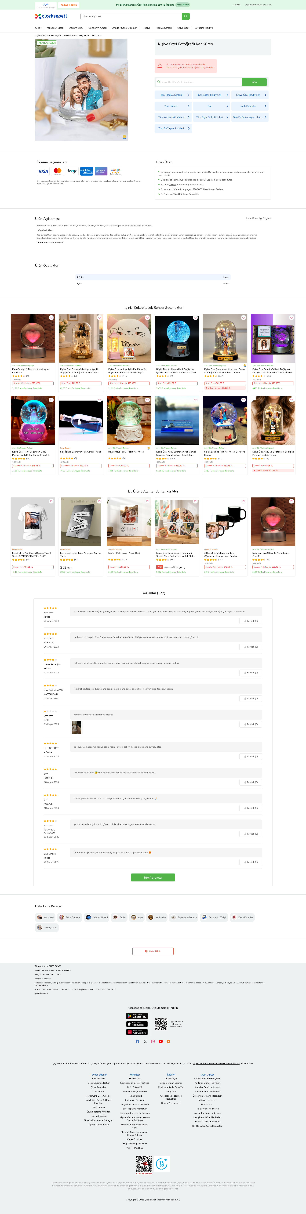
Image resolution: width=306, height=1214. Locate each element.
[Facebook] (137, 1041)
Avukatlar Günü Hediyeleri (207, 1113)
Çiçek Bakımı (98, 1078)
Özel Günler (98, 1091)
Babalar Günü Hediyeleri (207, 1091)
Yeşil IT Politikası (134, 1147)
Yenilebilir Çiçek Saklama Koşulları (98, 1102)
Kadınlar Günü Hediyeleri (207, 1082)
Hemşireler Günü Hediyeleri (207, 1117)
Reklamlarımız (135, 1095)
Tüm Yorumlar (153, 878)
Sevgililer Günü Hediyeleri (207, 1078)
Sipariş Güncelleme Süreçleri (98, 1120)
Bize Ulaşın (171, 1078)
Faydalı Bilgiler (99, 1074)
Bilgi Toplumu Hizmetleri (135, 1108)
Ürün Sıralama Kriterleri (98, 1111)
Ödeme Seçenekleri (171, 1103)
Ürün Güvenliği (134, 1087)
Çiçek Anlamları (98, 1087)
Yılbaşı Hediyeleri (207, 1100)
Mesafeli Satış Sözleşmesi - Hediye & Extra (135, 1134)
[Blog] (168, 1041)
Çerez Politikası (134, 1139)
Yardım (236, 4)
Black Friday (207, 1104)
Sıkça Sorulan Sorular (171, 1082)
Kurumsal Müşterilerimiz (135, 1091)
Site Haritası (98, 1107)
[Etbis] (144, 1165)
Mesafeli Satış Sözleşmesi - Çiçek (135, 1126)
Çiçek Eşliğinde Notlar (98, 1082)
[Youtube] (160, 1041)
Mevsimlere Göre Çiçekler (98, 1095)
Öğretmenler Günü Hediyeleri (207, 1095)
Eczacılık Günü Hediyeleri (207, 1121)
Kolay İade (171, 1091)
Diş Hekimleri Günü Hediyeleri (207, 1125)
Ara (186, 16)
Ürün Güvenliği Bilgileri (258, 218)
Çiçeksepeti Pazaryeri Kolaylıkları (171, 1097)
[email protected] (63, 970)
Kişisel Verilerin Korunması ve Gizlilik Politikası (135, 1119)
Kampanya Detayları (135, 1100)
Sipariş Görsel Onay (98, 1124)
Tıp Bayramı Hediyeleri (207, 1108)
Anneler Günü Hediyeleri (207, 1087)
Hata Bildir (154, 951)
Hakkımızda (135, 1078)
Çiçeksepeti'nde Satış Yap (258, 4)
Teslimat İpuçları (98, 1116)
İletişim (171, 1074)
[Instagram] (153, 1041)
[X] (145, 1041)
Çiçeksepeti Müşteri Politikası (134, 1082)
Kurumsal (135, 1074)
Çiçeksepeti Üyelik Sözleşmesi (135, 1113)
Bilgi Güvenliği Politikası (135, 1143)
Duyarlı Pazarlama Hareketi (135, 1104)
